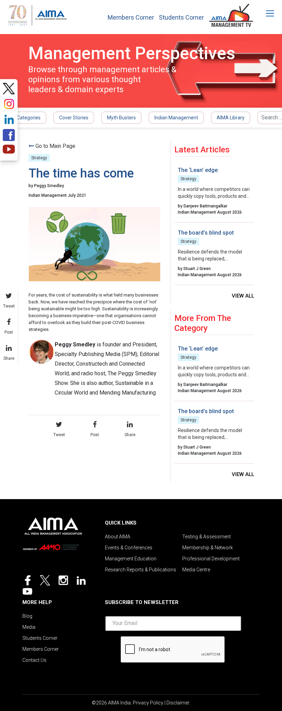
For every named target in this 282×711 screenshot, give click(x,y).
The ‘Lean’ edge (198, 170)
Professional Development (211, 558)
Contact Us (34, 660)
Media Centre (196, 569)
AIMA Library (231, 117)
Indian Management (176, 117)
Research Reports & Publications (140, 569)
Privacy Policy (148, 702)
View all (243, 296)
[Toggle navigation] (265, 13)
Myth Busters (121, 117)
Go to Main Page (55, 146)
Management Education (130, 558)
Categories (29, 117)
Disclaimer (177, 702)
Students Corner (181, 17)
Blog (27, 616)
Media (28, 627)
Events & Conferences (128, 547)
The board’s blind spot (206, 232)
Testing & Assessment (206, 536)
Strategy (39, 157)
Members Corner (131, 17)
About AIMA (117, 536)
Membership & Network (207, 547)
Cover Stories (73, 117)
